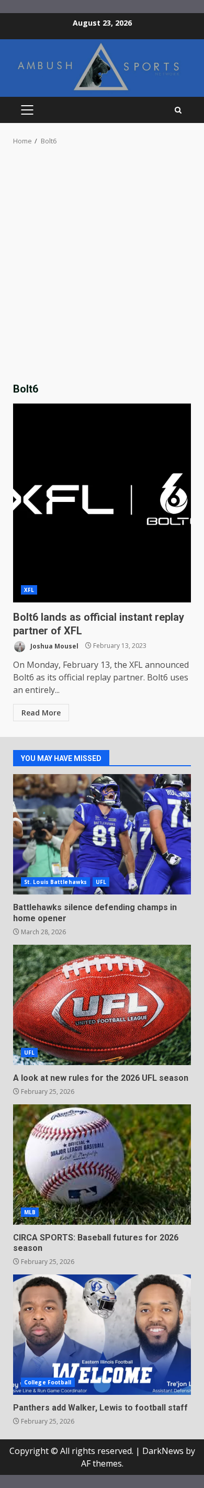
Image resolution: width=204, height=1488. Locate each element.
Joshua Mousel (53, 645)
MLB (30, 1212)
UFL (101, 882)
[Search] (178, 110)
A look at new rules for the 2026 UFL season (102, 1005)
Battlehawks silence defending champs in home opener (102, 834)
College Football (48, 1382)
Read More (41, 713)
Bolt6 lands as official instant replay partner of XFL (102, 503)
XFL (29, 590)
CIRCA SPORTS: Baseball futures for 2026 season (102, 1164)
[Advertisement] (102, 267)
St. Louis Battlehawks (55, 882)
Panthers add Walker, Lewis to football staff (102, 1334)
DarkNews (163, 1451)
